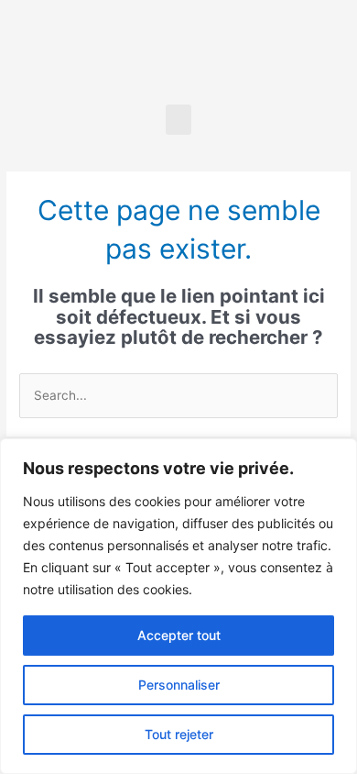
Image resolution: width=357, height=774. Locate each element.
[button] (178, 120)
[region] (178, 606)
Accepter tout (179, 635)
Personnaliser (179, 684)
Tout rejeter (179, 734)
